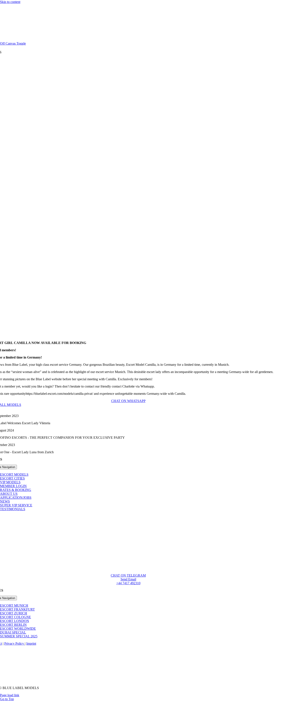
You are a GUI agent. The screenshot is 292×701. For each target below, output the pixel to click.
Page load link (9, 695)
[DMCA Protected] (128, 680)
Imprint (31, 643)
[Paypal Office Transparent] (128, 674)
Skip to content (10, 2)
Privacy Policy (14, 643)
